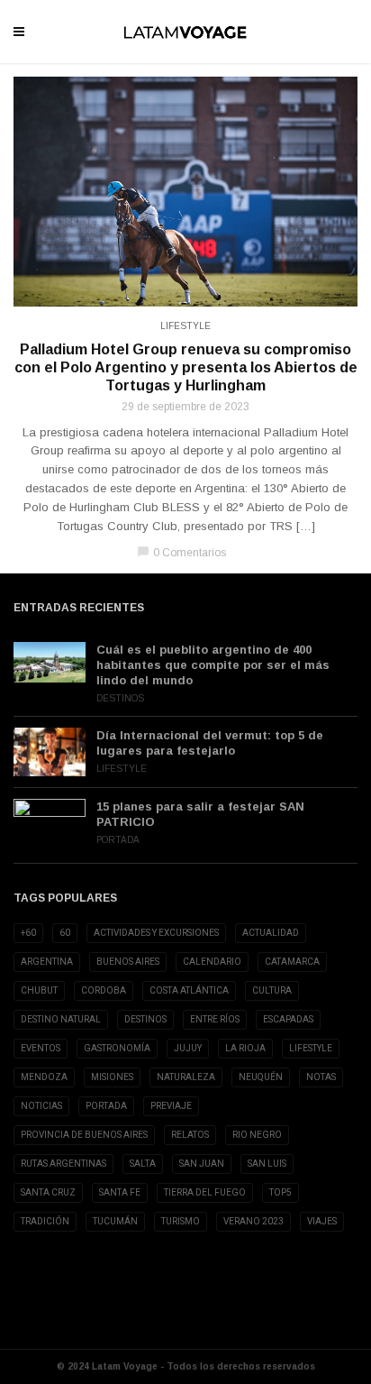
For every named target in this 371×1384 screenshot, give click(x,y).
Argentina (47, 962)
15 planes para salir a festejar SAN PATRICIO (200, 814)
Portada (118, 840)
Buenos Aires (127, 962)
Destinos (120, 698)
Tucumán (115, 1221)
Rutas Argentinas (63, 1164)
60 (64, 933)
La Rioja (245, 1048)
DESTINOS (145, 1019)
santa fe (119, 1192)
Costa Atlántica (189, 990)
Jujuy (188, 1048)
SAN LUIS (267, 1164)
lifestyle (310, 1048)
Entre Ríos (215, 1019)
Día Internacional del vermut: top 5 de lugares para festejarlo (209, 743)
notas (321, 1077)
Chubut (39, 990)
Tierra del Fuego (205, 1192)
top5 (280, 1192)
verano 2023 (253, 1221)
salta (143, 1164)
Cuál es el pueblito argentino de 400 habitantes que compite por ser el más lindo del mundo (213, 665)
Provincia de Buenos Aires (84, 1135)
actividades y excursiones (156, 933)
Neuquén (261, 1077)
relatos (190, 1135)
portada (106, 1106)
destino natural (61, 1019)
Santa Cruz (48, 1192)
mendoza (44, 1077)
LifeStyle (185, 326)
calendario (212, 962)
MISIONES (112, 1077)
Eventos (40, 1048)
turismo (180, 1221)
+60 (28, 933)
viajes (322, 1221)
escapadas (288, 1019)
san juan (201, 1164)
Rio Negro (257, 1135)
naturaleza (186, 1077)
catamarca (292, 962)
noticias (41, 1106)
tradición (45, 1221)
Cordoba (103, 990)
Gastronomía (117, 1048)
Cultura (272, 990)
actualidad (270, 933)
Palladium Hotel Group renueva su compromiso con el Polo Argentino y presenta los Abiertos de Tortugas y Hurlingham (185, 367)
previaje (171, 1106)
